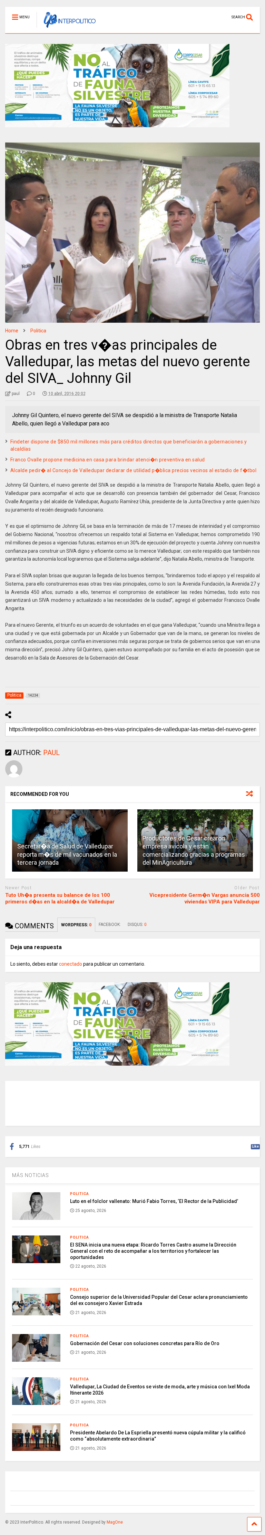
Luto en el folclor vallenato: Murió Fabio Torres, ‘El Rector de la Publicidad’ (154, 1201)
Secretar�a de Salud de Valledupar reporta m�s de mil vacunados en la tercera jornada (67, 854)
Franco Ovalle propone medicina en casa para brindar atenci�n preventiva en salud (107, 459)
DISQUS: (137, 924)
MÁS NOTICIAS (30, 1175)
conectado (70, 964)
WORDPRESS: (76, 924)
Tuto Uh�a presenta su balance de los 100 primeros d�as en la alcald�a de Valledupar (60, 898)
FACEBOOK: (110, 924)
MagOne (115, 1522)
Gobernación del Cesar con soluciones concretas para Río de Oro (144, 1343)
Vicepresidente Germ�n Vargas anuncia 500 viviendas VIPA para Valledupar (204, 898)
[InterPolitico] (66, 28)
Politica (79, 1194)
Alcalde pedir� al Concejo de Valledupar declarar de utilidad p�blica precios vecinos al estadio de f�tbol (133, 470)
